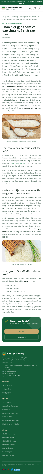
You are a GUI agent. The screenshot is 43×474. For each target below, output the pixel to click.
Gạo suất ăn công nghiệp (10, 406)
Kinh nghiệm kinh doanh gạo (29, 17)
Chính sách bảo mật (8, 445)
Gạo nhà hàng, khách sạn (10, 420)
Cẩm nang (14, 17)
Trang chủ (5, 17)
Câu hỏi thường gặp (8, 434)
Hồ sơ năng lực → (8, 452)
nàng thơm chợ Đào (18, 163)
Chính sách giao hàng (9, 441)
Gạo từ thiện (6, 410)
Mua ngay (21, 331)
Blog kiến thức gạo (8, 455)
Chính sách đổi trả (8, 437)
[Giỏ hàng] (35, 8)
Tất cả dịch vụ (6, 402)
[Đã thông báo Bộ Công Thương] (15, 469)
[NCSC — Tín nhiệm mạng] (6, 469)
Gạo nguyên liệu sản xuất (10, 413)
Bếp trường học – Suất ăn (10, 424)
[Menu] (39, 8)
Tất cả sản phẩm (7, 385)
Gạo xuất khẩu (7, 417)
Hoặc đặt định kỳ (21, 337)
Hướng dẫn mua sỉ (8, 448)
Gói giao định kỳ (7, 389)
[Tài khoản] (30, 8)
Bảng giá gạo (6, 393)
